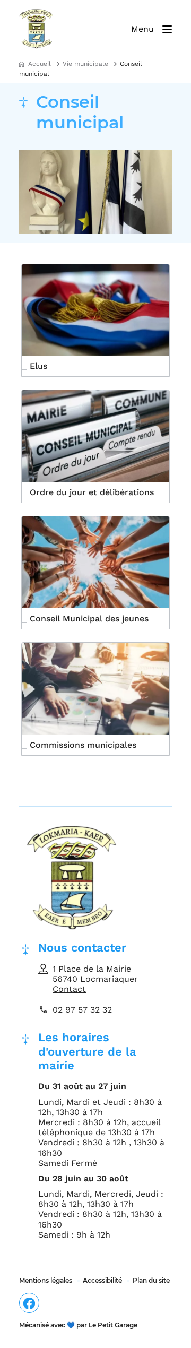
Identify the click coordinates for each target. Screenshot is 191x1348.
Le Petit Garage (78, 1325)
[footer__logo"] (72, 878)
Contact (69, 989)
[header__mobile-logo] (36, 28)
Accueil (39, 63)
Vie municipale (85, 63)
